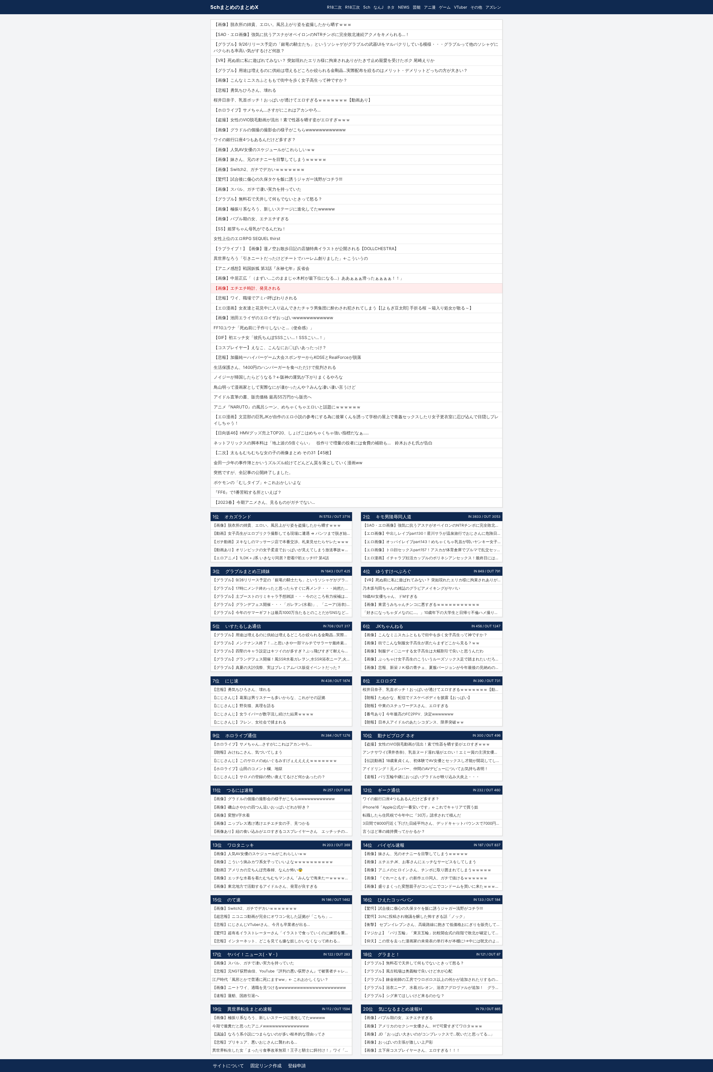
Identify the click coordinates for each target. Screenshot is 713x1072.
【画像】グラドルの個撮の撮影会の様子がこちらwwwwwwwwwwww (273, 799)
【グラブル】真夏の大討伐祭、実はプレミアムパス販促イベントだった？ (276, 667)
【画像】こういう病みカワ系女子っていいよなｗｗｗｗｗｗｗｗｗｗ (272, 862)
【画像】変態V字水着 (231, 815)
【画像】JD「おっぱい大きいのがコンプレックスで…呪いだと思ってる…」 (428, 1034)
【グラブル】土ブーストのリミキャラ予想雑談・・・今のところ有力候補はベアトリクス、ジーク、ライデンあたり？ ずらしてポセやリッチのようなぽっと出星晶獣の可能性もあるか (282, 596)
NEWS (403, 7)
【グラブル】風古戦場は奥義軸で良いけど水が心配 (407, 971)
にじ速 (231, 681)
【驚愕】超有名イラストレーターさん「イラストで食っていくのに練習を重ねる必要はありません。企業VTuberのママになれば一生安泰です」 (282, 933)
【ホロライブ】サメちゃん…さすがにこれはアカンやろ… (262, 744)
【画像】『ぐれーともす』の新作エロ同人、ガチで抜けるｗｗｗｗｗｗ (425, 878)
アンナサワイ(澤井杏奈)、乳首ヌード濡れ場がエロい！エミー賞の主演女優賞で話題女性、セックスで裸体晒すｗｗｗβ (432, 752)
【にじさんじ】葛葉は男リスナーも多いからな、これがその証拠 (268, 697)
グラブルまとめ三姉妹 (247, 571)
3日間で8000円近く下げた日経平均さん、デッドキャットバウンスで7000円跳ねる (432, 823)
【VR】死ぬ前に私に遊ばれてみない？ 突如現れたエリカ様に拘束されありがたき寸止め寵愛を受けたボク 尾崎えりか (432, 580)
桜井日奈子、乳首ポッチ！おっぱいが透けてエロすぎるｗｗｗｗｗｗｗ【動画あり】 (432, 689)
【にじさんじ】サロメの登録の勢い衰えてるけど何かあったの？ (268, 777)
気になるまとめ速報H (400, 1009)
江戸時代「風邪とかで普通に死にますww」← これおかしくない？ (270, 979)
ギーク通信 (389, 790)
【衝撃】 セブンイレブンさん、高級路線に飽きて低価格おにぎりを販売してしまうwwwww (432, 924)
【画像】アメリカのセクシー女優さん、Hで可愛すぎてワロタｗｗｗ (422, 1026)
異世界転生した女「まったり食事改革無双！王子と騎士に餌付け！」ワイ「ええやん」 (282, 1050)
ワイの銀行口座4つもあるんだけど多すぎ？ (401, 799)
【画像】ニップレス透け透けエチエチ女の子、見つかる (261, 823)
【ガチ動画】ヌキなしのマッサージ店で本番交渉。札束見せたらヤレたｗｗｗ (280, 541)
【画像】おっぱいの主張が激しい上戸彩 (398, 1042)
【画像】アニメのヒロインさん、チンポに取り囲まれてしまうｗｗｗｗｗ (427, 870)
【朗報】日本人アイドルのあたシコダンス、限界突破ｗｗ (413, 722)
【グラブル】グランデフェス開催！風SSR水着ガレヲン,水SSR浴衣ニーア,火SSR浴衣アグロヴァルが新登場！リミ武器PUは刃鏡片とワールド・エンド (282, 659)
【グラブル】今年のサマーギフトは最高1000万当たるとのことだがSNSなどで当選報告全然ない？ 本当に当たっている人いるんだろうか (282, 612)
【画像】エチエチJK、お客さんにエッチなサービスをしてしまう (419, 862)
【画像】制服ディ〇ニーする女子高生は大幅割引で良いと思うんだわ (423, 651)
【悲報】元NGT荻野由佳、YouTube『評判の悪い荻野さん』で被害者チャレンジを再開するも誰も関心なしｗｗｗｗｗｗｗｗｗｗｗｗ (282, 971)
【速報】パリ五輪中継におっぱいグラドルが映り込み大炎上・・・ (421, 777)
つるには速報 (239, 790)
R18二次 (334, 7)
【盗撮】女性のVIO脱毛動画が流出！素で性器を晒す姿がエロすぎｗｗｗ (426, 744)
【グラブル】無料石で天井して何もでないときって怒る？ (413, 963)
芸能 (417, 7)
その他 (476, 7)
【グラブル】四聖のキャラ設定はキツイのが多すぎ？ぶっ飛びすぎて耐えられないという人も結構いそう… (282, 651)
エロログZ (386, 681)
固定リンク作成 (266, 1065)
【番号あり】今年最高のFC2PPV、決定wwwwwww (408, 714)
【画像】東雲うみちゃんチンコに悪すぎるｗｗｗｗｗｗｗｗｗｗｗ (421, 604)
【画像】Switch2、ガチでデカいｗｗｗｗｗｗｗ (254, 908)
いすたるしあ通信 (243, 626)
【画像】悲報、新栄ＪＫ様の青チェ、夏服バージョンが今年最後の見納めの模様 (432, 667)
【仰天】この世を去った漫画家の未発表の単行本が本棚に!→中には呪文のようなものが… (432, 941)
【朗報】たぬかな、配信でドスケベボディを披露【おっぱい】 (417, 697)
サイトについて (228, 1065)
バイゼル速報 (391, 845)
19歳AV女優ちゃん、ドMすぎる (390, 596)
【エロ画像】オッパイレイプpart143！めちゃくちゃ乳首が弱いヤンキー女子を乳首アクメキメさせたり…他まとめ (432, 541)
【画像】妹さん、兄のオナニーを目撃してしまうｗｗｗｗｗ (415, 853)
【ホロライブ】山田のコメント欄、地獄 (247, 768)
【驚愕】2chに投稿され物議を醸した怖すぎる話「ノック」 (415, 916)
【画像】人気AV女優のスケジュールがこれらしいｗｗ (259, 853)
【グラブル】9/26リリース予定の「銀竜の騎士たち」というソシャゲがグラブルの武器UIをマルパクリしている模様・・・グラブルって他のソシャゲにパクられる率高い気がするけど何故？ (282, 580)
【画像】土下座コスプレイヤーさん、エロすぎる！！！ (411, 1050)
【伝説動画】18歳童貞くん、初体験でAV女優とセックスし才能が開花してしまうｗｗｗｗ (432, 760)
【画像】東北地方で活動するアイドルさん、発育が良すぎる (265, 886)
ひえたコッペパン (395, 899)
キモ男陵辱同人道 (393, 516)
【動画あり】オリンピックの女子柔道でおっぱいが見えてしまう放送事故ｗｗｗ (282, 550)
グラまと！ (389, 954)
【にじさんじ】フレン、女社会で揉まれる (249, 722)
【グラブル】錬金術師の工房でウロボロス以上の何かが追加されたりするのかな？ (432, 979)
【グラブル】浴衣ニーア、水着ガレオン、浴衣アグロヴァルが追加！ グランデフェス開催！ (432, 987)
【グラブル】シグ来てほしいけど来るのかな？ (404, 995)
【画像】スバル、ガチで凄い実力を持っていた (253, 963)
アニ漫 (430, 7)
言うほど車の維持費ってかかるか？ (394, 831)
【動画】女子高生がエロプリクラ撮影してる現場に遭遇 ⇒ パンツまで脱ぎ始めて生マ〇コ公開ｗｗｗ (282, 533)
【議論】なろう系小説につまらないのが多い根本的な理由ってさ (268, 1034)
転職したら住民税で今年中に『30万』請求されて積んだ (412, 815)
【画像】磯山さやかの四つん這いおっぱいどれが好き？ (261, 807)
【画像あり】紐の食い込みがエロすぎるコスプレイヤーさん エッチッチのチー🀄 (282, 831)
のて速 (234, 899)
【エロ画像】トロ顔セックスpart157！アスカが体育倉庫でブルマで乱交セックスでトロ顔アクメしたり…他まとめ (432, 550)
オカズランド (237, 516)
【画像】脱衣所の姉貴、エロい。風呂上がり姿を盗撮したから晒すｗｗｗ (276, 525)
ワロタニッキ (240, 845)
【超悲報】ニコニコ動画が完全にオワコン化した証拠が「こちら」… (272, 916)
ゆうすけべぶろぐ (393, 571)
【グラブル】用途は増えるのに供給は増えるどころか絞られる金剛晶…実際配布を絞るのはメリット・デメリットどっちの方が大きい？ (282, 635)
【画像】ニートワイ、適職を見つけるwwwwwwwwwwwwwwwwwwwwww (279, 987)
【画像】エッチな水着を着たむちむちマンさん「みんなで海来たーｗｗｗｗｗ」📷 (282, 878)
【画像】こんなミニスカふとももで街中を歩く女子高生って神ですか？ (425, 635)
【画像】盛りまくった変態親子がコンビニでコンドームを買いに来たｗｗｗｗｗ (432, 886)
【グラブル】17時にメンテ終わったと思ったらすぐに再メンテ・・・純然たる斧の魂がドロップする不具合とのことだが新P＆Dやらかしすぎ (282, 588)
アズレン (493, 7)
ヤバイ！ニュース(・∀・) (252, 954)
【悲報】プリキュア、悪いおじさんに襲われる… (254, 1042)
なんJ (378, 7)
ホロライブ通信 (241, 735)
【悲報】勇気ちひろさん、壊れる (241, 689)
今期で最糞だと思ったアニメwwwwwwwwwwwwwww (260, 1026)
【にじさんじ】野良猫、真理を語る (243, 705)
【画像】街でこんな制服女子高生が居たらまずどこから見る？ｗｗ (421, 643)
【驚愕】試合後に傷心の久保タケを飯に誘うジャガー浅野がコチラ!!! (423, 908)
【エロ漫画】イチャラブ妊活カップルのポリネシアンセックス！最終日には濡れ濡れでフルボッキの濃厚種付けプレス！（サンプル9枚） (432, 558)
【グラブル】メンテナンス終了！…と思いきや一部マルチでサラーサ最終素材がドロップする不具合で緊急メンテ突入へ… (282, 643)
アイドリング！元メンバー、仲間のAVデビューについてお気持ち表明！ (425, 768)
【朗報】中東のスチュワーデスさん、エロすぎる (405, 705)
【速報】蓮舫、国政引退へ (235, 995)
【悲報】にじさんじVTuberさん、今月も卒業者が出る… (261, 924)
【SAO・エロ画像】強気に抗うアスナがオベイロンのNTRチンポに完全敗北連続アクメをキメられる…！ (432, 525)
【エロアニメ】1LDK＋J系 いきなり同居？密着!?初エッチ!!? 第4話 (270, 558)
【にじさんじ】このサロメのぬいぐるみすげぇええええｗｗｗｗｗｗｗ (274, 760)
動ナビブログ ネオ (396, 735)
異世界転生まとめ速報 (249, 1009)
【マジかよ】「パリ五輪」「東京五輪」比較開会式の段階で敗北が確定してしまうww (432, 933)
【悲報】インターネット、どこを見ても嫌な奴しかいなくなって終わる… (276, 941)
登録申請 (297, 1065)
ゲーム (445, 7)
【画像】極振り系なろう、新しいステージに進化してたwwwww (268, 1017)
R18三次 (352, 7)
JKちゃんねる (389, 626)
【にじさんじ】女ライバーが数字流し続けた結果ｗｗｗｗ (263, 714)
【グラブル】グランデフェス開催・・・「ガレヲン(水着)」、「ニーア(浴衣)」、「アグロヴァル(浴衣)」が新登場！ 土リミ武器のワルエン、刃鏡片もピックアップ (282, 604)
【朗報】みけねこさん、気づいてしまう (247, 752)
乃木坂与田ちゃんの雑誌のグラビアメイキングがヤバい (411, 588)
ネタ (391, 7)
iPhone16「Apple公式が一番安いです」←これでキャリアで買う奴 (420, 807)
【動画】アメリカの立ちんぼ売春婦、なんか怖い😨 (257, 870)
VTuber (460, 7)
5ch (366, 7)
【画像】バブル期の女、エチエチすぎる (398, 1017)
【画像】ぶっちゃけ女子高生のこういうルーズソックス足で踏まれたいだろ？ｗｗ (432, 659)
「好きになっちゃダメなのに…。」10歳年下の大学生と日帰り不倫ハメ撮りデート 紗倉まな (432, 612)
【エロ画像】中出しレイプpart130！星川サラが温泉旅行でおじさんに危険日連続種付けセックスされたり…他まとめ (432, 533)
